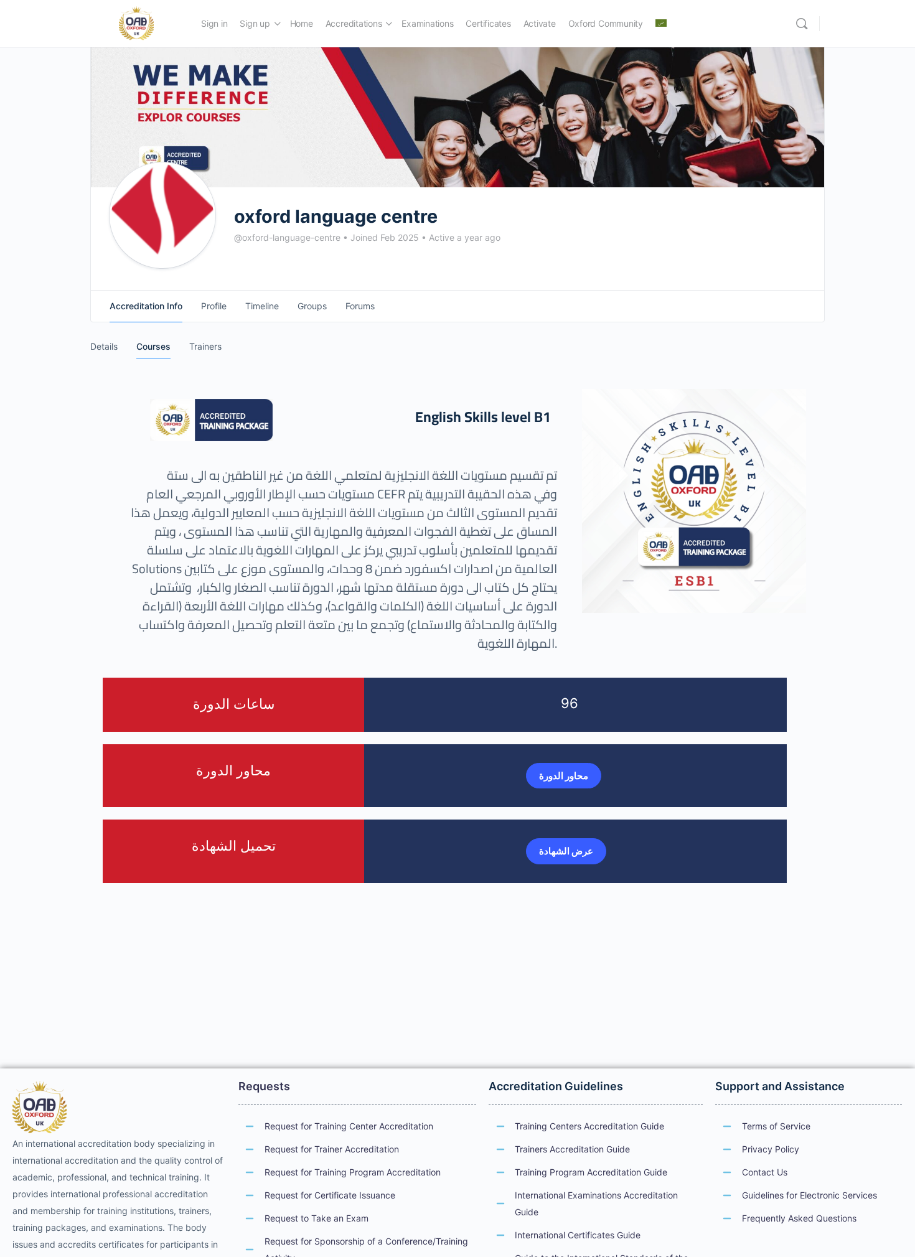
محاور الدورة (563, 776)
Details (104, 346)
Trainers (205, 346)
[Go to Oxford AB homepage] (136, 23)
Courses (153, 346)
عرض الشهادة (566, 851)
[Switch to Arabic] (661, 23)
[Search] (801, 23)
